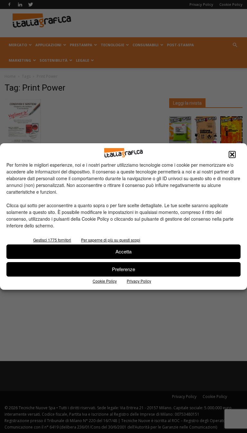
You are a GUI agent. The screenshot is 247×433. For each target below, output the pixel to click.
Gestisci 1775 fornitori (52, 240)
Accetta (123, 251)
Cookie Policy (105, 281)
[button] (232, 154)
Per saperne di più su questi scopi (110, 240)
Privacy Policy (139, 281)
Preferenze (123, 269)
